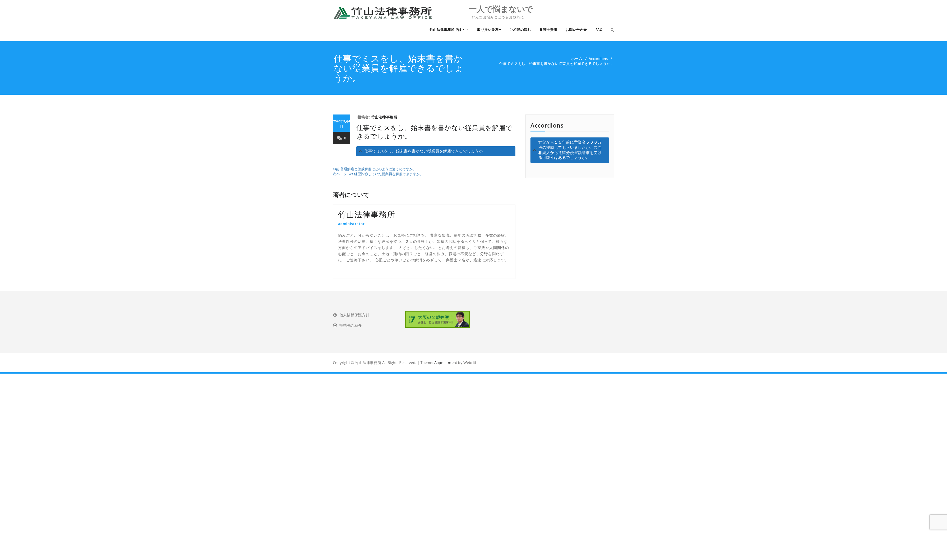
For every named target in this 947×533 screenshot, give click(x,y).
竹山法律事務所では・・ (449, 29)
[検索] (612, 29)
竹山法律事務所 (384, 116)
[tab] (435, 151)
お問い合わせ (576, 29)
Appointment (445, 362)
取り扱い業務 (488, 29)
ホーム (576, 58)
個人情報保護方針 (354, 314)
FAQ (599, 29)
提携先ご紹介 (350, 325)
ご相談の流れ (520, 29)
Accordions (598, 58)
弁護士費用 (548, 29)
